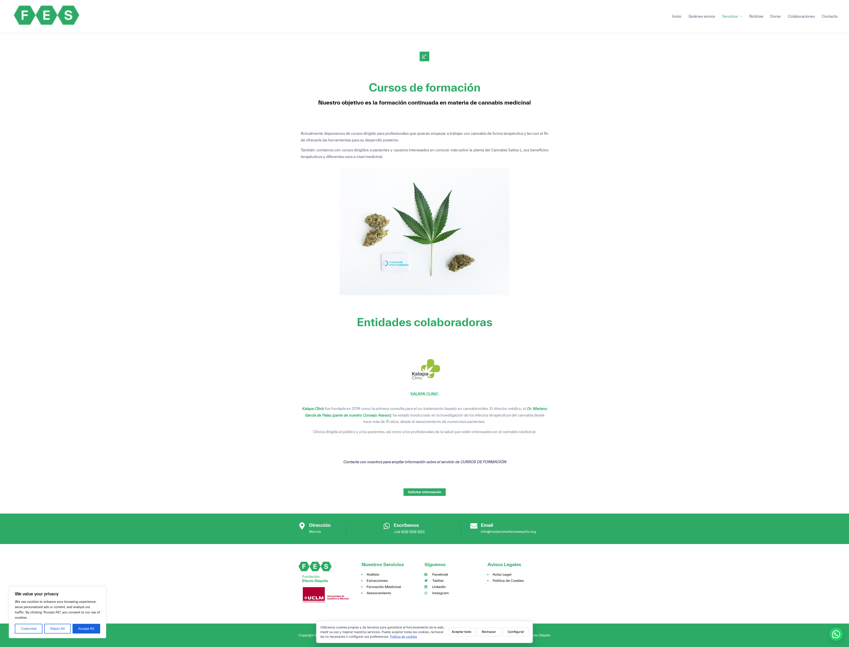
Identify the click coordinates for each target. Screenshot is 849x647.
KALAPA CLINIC (424, 394)
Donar (775, 16)
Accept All (86, 628)
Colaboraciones (801, 16)
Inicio (676, 16)
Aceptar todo (461, 632)
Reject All (57, 628)
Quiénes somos (701, 16)
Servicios (730, 16)
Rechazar (489, 632)
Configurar (516, 632)
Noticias (756, 16)
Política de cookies (403, 636)
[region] (57, 612)
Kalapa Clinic (313, 408)
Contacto (830, 16)
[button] (836, 634)
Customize (29, 628)
